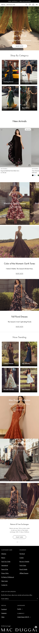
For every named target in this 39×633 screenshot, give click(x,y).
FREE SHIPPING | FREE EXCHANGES (19, 1)
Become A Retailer (24, 561)
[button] (33, 4)
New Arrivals (19, 121)
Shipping (3, 554)
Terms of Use (4, 569)
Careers (22, 558)
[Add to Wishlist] (1, 129)
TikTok (2, 617)
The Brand (22, 554)
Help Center (4, 581)
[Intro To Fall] (19, 28)
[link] (33, 175)
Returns (3, 558)
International (4, 565)
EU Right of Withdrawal (7, 577)
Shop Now (19, 273)
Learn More (19, 537)
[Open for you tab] (36, 627)
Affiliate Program (24, 573)
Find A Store (23, 565)
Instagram (4, 613)
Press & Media (23, 569)
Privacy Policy (5, 573)
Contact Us (4, 585)
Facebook (4, 609)
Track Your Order (5, 561)
